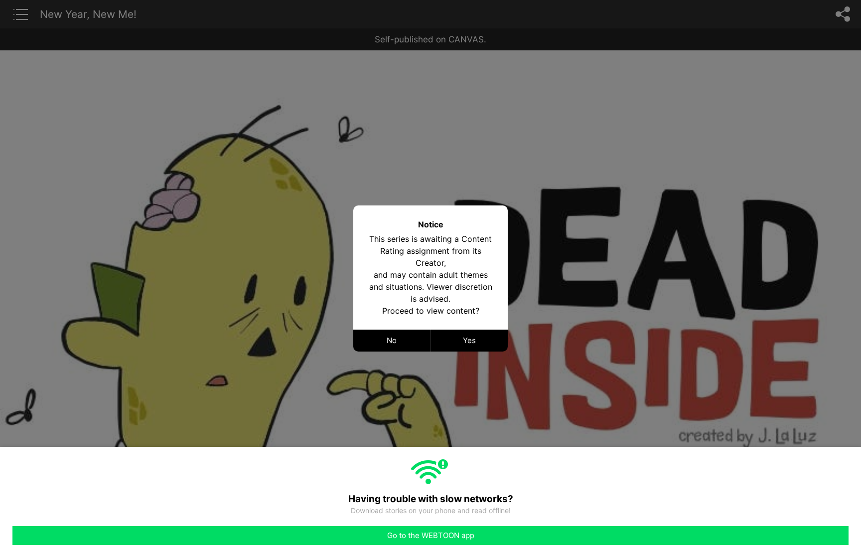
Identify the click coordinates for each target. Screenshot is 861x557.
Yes (469, 340)
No (392, 340)
